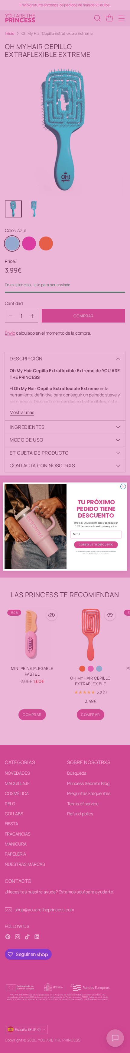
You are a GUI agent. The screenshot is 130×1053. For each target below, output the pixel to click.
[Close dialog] (123, 486)
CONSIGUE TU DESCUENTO (96, 545)
